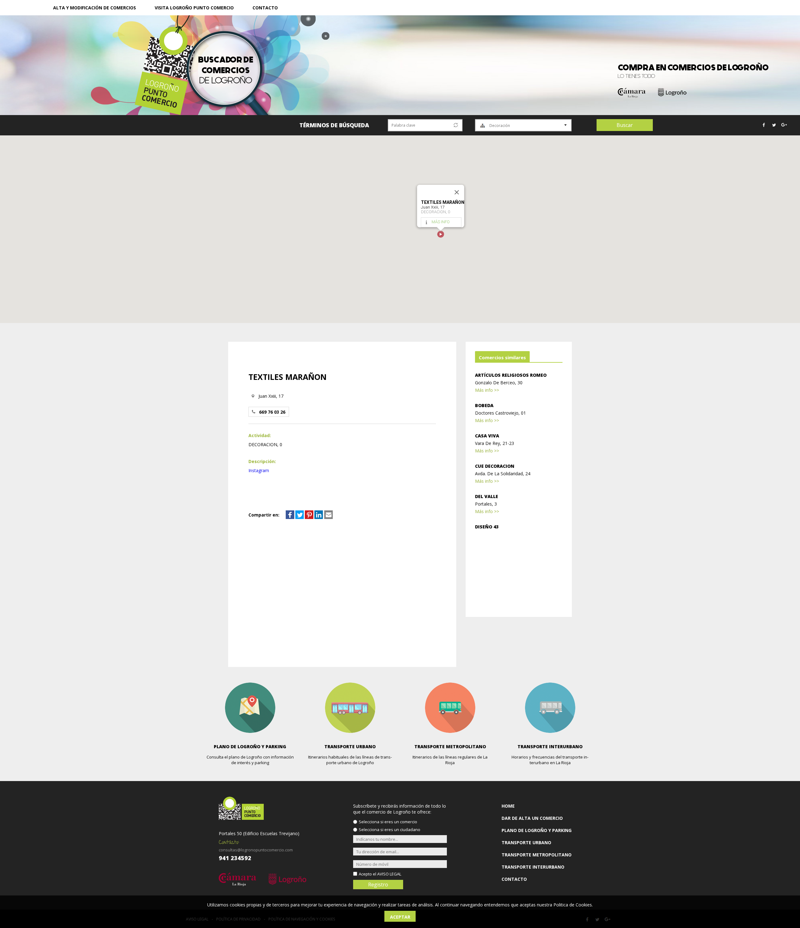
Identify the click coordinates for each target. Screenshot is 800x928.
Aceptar (400, 917)
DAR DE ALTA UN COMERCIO (532, 818)
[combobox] (523, 125)
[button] (440, 234)
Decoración (499, 125)
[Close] (456, 192)
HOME (508, 806)
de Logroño (225, 70)
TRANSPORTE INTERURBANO (533, 867)
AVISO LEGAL (389, 874)
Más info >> (487, 390)
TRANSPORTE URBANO (526, 842)
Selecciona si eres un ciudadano (389, 829)
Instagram (258, 470)
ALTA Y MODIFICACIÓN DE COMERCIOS (94, 8)
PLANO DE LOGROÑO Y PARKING (537, 830)
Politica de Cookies (572, 905)
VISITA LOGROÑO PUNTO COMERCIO (194, 8)
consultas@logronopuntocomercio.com (256, 850)
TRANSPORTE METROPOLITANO (537, 855)
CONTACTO (265, 8)
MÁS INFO (441, 221)
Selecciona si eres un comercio (388, 822)
